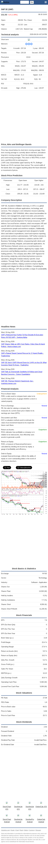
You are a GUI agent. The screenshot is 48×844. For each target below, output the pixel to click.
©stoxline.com (5, 830)
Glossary (38, 830)
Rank (21, 830)
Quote (12, 830)
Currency (32, 830)
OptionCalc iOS (41, 807)
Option (26, 830)
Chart (17, 830)
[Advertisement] (24, 116)
